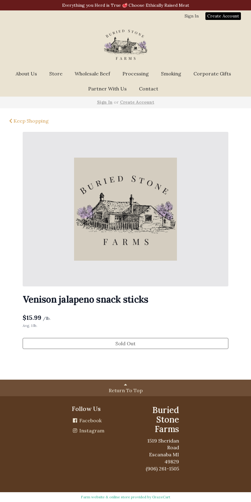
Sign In (192, 16)
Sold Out (125, 343)
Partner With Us (107, 89)
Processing (135, 74)
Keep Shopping (30, 121)
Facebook (90, 420)
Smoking (171, 74)
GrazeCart (161, 497)
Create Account (223, 16)
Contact (148, 89)
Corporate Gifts (212, 74)
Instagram (91, 430)
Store (55, 74)
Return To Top (126, 390)
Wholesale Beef (92, 74)
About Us (26, 74)
